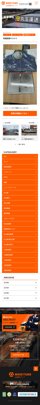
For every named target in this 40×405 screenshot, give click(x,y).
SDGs (6, 177)
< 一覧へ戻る (20, 144)
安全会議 (7, 203)
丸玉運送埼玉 (8, 244)
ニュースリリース (10, 187)
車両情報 (7, 208)
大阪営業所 (7, 265)
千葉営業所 (7, 260)
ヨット (6, 161)
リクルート (7, 35)
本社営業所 (7, 224)
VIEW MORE (8, 327)
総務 (5, 182)
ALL (5, 156)
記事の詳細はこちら (19, 113)
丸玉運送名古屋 (9, 239)
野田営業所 (7, 167)
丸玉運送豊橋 (8, 234)
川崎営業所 (7, 250)
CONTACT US (18, 355)
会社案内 (7, 198)
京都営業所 (7, 270)
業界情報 (7, 213)
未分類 (6, 193)
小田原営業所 (8, 255)
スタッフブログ (17, 35)
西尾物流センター (29, 35)
